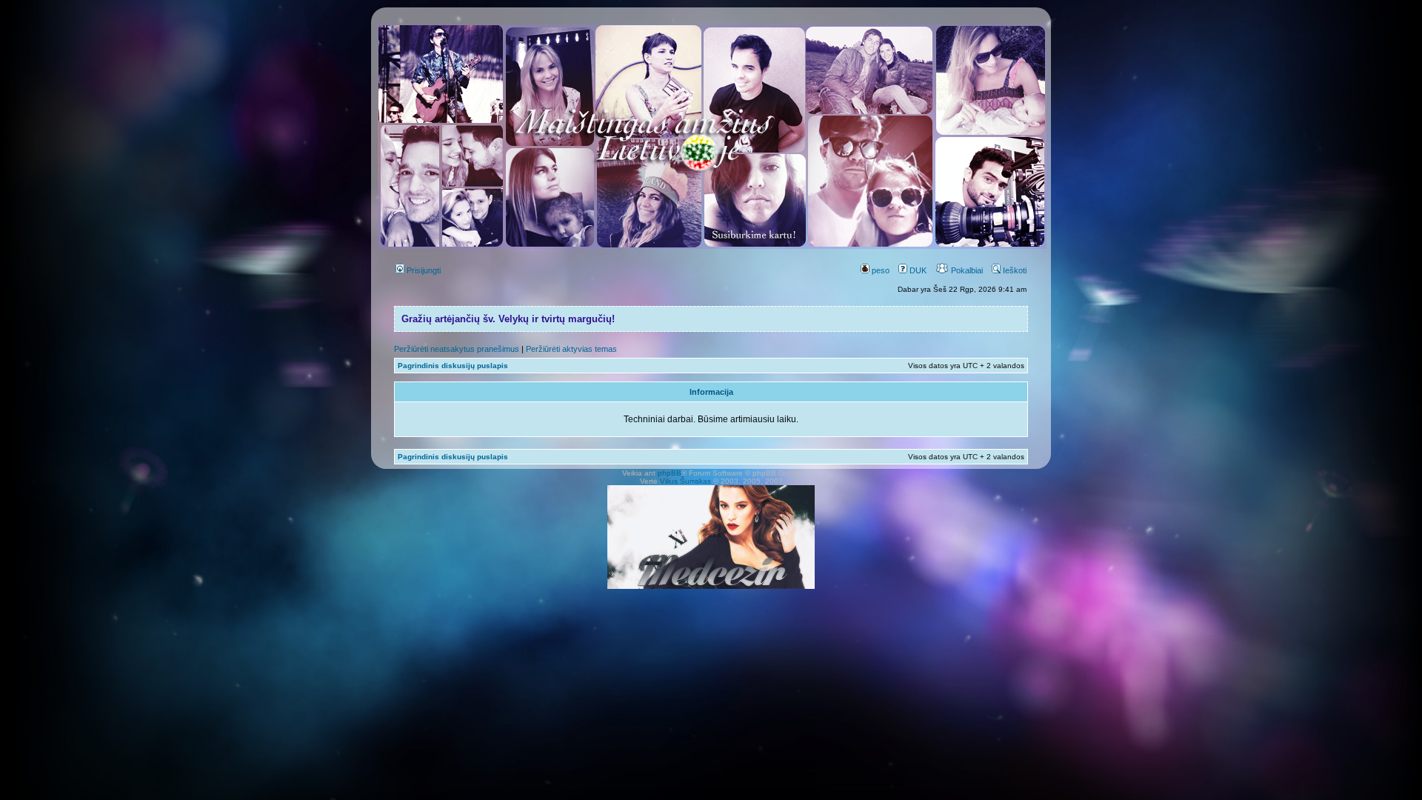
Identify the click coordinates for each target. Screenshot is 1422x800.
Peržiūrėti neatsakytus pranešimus (456, 348)
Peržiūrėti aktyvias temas (571, 348)
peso (879, 270)
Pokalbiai (966, 270)
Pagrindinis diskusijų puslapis (453, 365)
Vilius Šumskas (685, 481)
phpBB (669, 473)
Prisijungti (422, 270)
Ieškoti (1014, 270)
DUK (917, 270)
